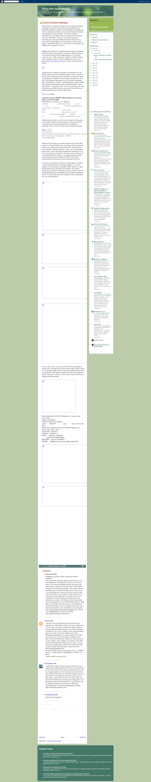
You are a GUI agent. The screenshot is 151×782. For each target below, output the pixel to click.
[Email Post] (82, 566)
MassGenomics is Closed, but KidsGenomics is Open (102, 244)
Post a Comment (46, 704)
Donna (48, 621)
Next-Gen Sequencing (56, 8)
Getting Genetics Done (101, 151)
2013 (94, 73)
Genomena (97, 324)
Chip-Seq (94, 37)
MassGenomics (99, 241)
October (96, 50)
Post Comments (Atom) (54, 741)
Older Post (83, 737)
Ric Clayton (49, 663)
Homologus (97, 292)
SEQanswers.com (99, 311)
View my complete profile (100, 27)
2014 (94, 70)
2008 (94, 85)
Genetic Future (98, 340)
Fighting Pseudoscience (101, 208)
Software (94, 42)
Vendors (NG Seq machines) (100, 39)
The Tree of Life (99, 170)
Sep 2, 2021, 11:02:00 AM (53, 691)
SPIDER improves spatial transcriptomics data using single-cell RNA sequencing (102, 117)
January (96, 53)
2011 (94, 78)
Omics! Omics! (98, 133)
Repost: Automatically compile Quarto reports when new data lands (102, 154)
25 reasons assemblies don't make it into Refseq (102, 226)
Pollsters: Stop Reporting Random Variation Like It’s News (101, 211)
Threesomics (97, 326)
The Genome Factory (100, 224)
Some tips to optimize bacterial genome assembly (58, 753)
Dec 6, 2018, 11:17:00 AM (53, 617)
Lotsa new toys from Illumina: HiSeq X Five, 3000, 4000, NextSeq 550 (102, 314)
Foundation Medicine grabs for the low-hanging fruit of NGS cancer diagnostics (66, 774)
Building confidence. (100, 259)
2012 (94, 75)
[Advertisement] (52, 721)
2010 (94, 80)
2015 (94, 68)
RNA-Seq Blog (98, 114)
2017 (94, 63)
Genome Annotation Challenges (102, 59)
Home (62, 737)
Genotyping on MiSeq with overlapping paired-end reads (59, 760)
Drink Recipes (50, 694)
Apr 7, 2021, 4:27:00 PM (53, 660)
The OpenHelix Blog (100, 276)
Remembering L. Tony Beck (102, 194)
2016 (94, 65)
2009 (94, 83)
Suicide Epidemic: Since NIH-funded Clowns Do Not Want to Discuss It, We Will (102, 295)
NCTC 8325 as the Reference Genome (53, 61)
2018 (94, 48)
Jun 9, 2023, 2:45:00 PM (53, 701)
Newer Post (42, 737)
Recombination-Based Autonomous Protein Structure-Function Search (102, 136)
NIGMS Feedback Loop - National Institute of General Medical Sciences (102, 190)
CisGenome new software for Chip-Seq (54, 767)
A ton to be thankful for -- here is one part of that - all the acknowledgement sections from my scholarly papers (102, 174)
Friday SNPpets (98, 278)
